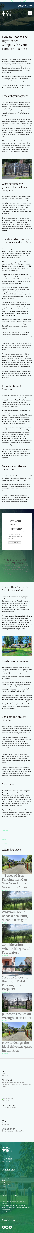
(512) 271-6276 (25, 6)
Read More (6, 890)
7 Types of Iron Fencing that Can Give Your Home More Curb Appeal (15, 881)
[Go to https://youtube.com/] (6, 1227)
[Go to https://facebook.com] (3, 1227)
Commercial (5, 1184)
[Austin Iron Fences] (6, 13)
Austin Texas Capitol (8, 1212)
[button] (14, 542)
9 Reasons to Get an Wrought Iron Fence (17, 1016)
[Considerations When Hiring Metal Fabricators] (17, 933)
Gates (3, 1180)
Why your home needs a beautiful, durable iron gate (15, 916)
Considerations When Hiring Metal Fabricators (16, 948)
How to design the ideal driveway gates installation (17, 1046)
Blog (3, 1182)
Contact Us (5, 1186)
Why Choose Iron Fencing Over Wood (13, 1205)
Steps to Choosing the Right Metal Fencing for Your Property (15, 983)
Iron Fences (5, 1178)
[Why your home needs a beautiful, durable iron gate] (17, 901)
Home (3, 1176)
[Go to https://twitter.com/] (10, 1227)
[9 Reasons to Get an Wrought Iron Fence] (17, 1002)
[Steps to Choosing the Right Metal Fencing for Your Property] (17, 966)
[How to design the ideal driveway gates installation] (17, 1031)
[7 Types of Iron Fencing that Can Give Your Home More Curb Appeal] (17, 864)
